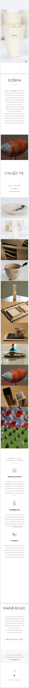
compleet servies (17, 526)
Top (14, 670)
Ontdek (14, 35)
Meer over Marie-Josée (14, 639)
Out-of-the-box (14, 191)
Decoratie (14, 188)
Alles (10, 185)
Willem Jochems (17, 679)
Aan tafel (17, 185)
